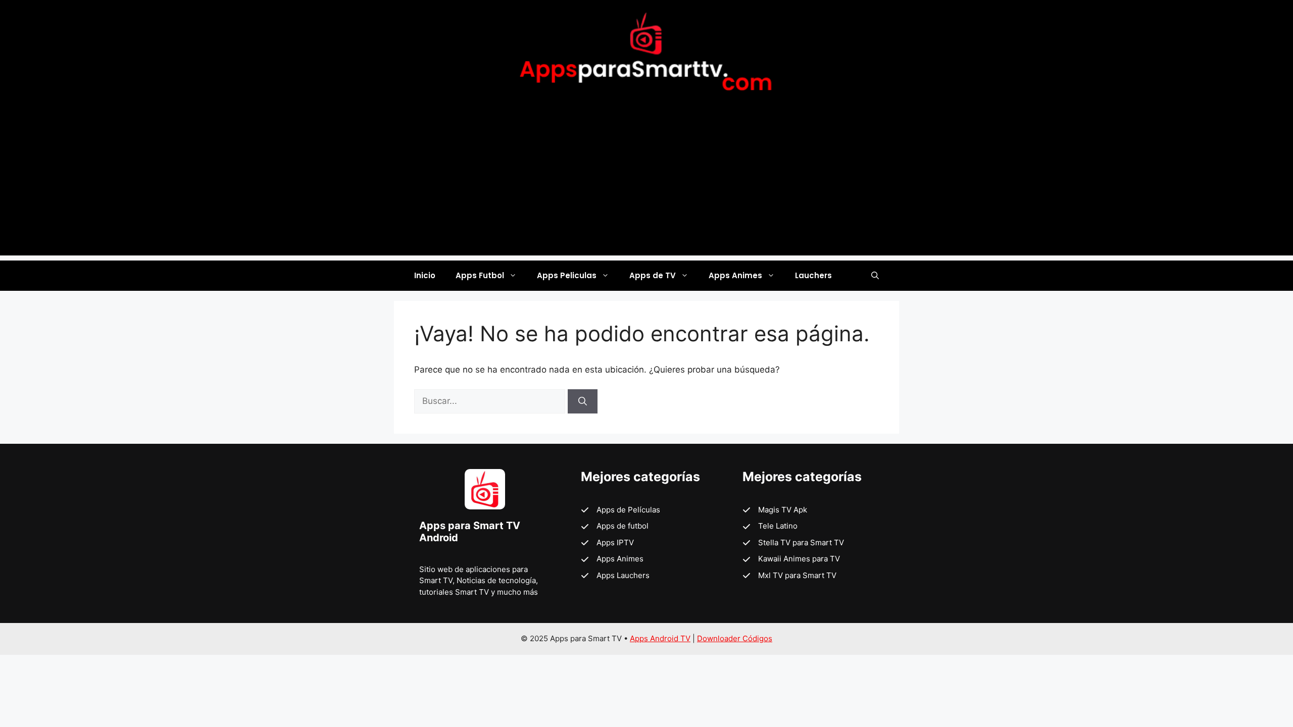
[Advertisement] (646, 184)
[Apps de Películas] (620, 510)
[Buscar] (583, 401)
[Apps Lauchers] (615, 576)
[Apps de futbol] (615, 526)
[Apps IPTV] (607, 543)
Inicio (424, 275)
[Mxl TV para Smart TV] (789, 576)
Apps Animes (735, 275)
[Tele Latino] (770, 526)
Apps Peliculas (566, 275)
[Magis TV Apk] (774, 510)
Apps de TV (652, 275)
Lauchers (813, 275)
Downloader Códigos (734, 638)
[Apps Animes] (612, 559)
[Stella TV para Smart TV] (793, 543)
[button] (875, 276)
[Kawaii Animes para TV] (791, 559)
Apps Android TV (660, 638)
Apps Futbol (480, 275)
